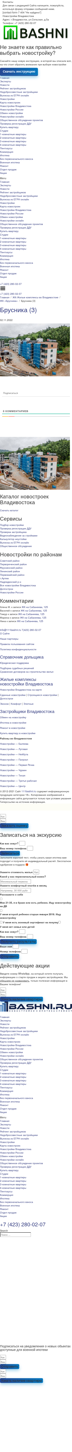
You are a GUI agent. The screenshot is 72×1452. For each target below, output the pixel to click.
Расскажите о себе (11, 894)
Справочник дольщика (22, 657)
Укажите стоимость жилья (16, 872)
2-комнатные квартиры (13, 137)
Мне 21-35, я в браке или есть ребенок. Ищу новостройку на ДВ (35, 904)
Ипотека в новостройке (13, 722)
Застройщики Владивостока (27, 711)
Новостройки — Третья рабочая (18, 780)
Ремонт (4, 166)
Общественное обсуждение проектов (21, 120)
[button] (36, 178)
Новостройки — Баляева (14, 743)
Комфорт (16, 703)
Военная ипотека (10, 162)
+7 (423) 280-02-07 (11, 284)
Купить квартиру (9, 127)
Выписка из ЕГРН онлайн (14, 95)
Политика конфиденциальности (18, 649)
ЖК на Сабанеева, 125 (35, 607)
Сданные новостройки (13, 695)
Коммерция (6, 151)
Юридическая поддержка (14, 663)
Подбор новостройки (12, 525)
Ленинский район (10, 571)
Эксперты (5, 81)
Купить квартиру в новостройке (17, 733)
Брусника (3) (18, 309)
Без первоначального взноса (16, 158)
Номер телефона (10, 951)
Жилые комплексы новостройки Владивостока (26, 681)
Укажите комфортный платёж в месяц (23, 885)
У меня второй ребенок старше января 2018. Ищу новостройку (30, 915)
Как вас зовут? (9, 843)
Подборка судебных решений (17, 668)
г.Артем (4, 578)
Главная (4, 77)
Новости (4, 84)
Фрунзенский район (11, 567)
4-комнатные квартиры (13, 144)
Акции (3, 173)
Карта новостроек (10, 102)
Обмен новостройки (11, 113)
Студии (4, 130)
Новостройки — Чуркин (13, 770)
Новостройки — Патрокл (14, 759)
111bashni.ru (28, 791)
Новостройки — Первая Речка (17, 765)
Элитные (28, 703)
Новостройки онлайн (12, 116)
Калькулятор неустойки (13, 539)
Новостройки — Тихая (12, 775)
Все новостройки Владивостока (18, 585)
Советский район (10, 560)
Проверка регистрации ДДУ (15, 123)
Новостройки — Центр (13, 786)
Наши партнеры (9, 638)
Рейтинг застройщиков (13, 88)
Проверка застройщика (13, 532)
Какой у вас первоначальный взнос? (23, 876)
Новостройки (7, 99)
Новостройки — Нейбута (14, 754)
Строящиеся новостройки (42, 695)
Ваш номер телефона (13, 848)
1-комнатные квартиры (13, 134)
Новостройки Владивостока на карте (21, 689)
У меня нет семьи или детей (17, 926)
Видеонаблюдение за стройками (18, 535)
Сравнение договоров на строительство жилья (26, 671)
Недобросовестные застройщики (19, 92)
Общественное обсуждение (16, 546)
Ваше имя (6, 946)
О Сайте (5, 633)
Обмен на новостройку (13, 717)
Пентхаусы (6, 148)
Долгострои (6, 589)
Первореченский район (13, 564)
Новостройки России (11, 109)
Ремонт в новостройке (12, 728)
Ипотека (4, 155)
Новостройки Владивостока (15, 106)
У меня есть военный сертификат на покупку (30, 922)
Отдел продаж (8, 169)
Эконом (4, 703)
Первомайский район (12, 574)
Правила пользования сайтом (17, 644)
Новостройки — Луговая (14, 749)
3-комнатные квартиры (13, 141)
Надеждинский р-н (10, 581)
